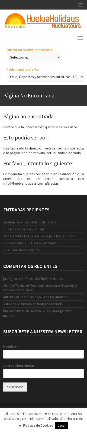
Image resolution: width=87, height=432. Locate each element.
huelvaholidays (14, 311)
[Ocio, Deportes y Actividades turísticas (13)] (45, 76)
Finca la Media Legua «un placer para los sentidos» (39, 236)
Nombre (11, 346)
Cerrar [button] (61, 426)
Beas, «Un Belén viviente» (22, 250)
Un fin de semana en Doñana (24, 229)
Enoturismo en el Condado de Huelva (29, 222)
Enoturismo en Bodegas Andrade (43, 297)
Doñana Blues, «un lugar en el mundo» (30, 243)
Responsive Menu (80, 4)
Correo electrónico (20, 365)
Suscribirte (15, 387)
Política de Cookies (38, 425)
